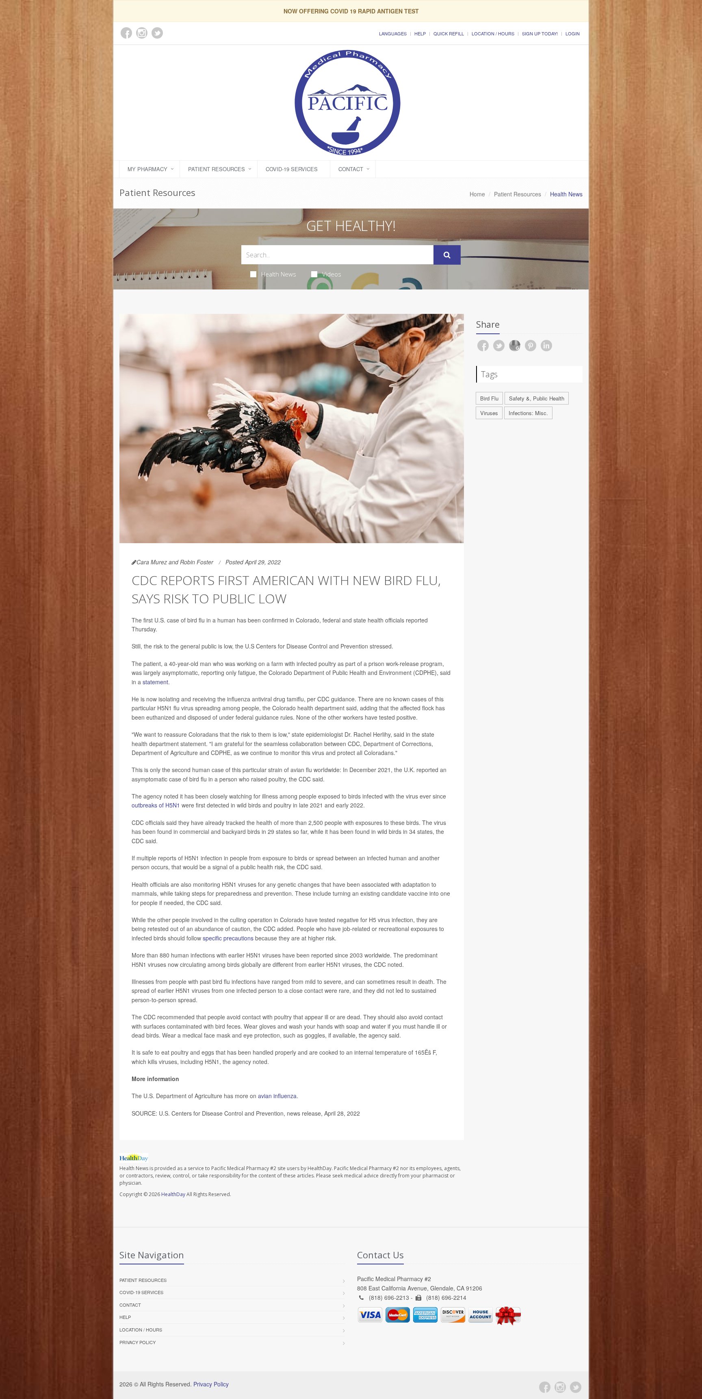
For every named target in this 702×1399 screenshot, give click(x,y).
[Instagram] (560, 1387)
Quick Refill (448, 33)
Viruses (489, 413)
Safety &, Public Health (536, 398)
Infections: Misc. (528, 413)
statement (155, 682)
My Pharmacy (147, 169)
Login (573, 33)
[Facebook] (544, 1387)
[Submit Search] (447, 255)
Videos (331, 274)
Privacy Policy (137, 1342)
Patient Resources (216, 169)
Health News (278, 274)
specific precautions (228, 938)
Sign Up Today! (540, 33)
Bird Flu (489, 398)
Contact (350, 169)
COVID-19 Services (292, 169)
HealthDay (173, 1194)
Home (477, 194)
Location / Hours (493, 33)
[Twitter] (575, 1387)
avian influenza (277, 1096)
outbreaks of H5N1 (156, 805)
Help (420, 33)
